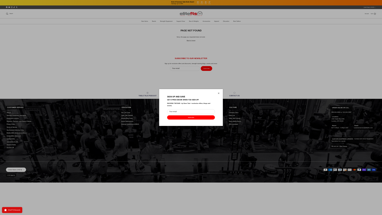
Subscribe (191, 117)
